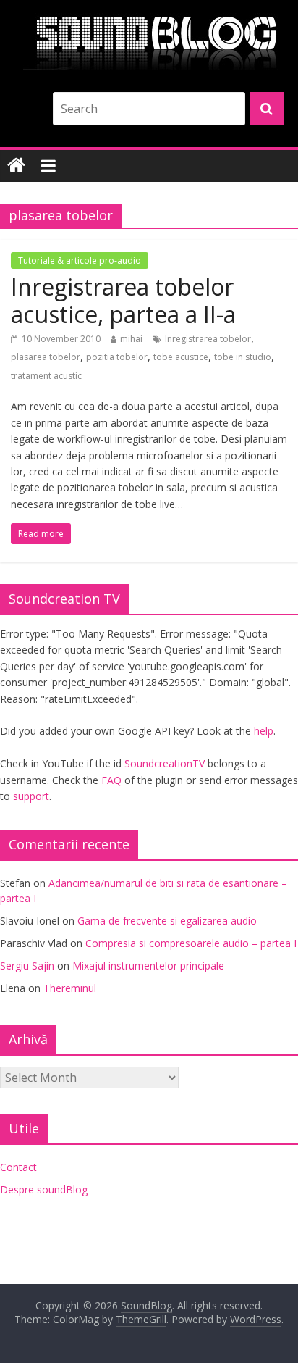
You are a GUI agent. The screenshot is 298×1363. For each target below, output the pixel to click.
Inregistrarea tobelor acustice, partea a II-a (123, 300)
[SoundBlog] (16, 165)
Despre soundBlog (44, 1189)
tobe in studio (242, 357)
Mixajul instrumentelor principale (148, 965)
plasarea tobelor (45, 357)
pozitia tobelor (117, 357)
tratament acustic (46, 376)
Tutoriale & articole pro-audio (79, 260)
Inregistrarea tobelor (208, 339)
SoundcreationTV (164, 763)
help (263, 731)
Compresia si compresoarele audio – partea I (191, 943)
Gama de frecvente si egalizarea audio (167, 921)
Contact (18, 1167)
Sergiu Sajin (27, 965)
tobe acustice (180, 357)
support (31, 796)
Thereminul (69, 988)
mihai (131, 339)
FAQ (111, 780)
